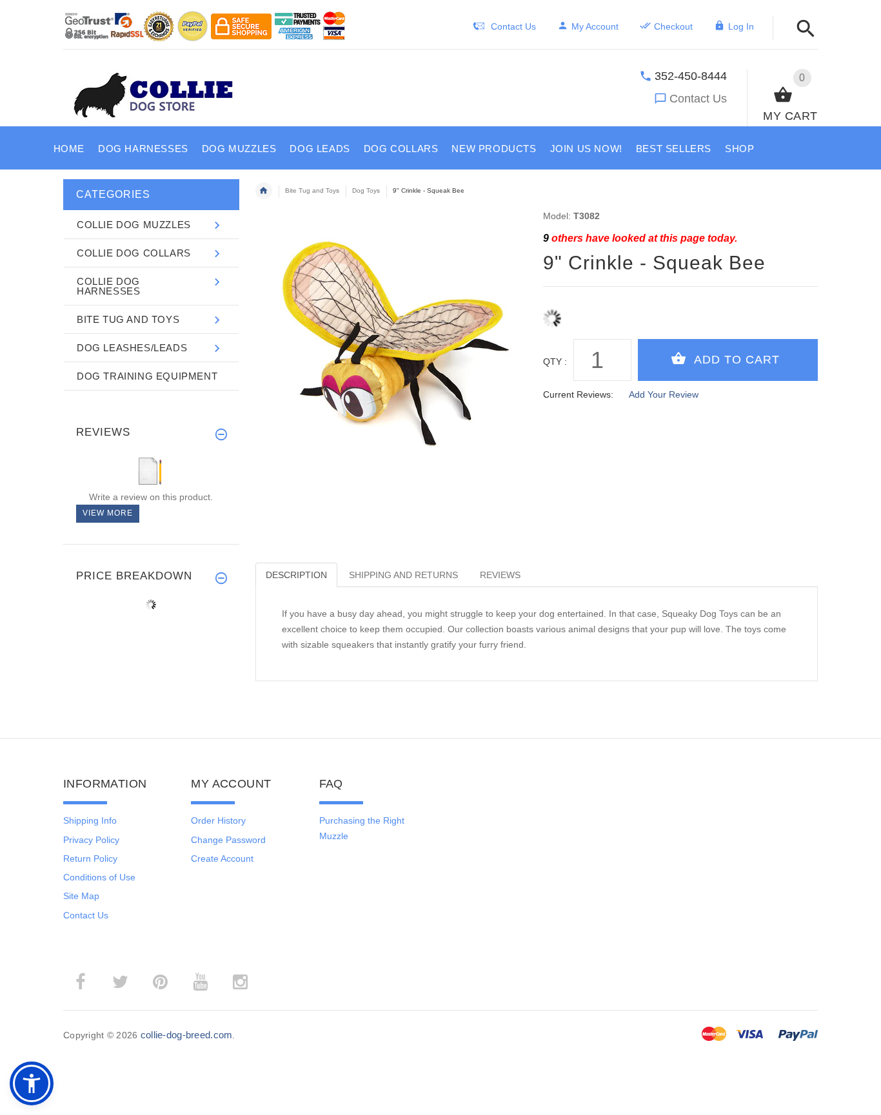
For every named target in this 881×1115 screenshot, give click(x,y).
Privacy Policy (91, 840)
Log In (741, 26)
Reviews (500, 575)
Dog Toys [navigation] (366, 190)
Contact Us (698, 98)
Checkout (673, 26)
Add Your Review (663, 394)
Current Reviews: (578, 394)
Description (296, 575)
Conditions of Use (99, 877)
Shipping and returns (403, 575)
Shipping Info (90, 820)
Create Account (222, 858)
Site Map (81, 896)
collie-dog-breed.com (187, 1034)
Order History (218, 820)
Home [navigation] (263, 190)
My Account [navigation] (595, 26)
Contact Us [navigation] (513, 26)
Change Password (228, 840)
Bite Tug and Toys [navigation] (312, 190)
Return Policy (90, 858)
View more (108, 513)
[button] (802, 29)
